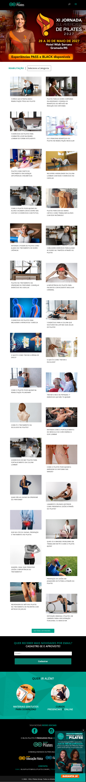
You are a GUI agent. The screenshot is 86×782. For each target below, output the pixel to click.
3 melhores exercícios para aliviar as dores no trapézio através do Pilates (61, 250)
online (68, 709)
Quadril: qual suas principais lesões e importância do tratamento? (23, 569)
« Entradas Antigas (40, 631)
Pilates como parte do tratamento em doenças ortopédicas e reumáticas (21, 173)
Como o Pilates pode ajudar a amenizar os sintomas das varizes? (59, 469)
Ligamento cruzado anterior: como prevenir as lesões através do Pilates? (60, 506)
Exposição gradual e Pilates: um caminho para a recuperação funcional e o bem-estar (60, 618)
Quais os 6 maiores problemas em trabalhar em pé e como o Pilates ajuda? (60, 543)
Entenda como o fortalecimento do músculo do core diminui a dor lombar (60, 432)
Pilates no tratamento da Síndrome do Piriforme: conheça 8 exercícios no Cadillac (25, 285)
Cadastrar (43, 661)
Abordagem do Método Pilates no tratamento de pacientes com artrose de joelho (25, 606)
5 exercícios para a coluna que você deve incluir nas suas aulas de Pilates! (60, 325)
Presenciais (55, 709)
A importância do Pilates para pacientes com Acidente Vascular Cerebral (60, 287)
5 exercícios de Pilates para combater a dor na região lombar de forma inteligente (23, 136)
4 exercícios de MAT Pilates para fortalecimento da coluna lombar (24, 462)
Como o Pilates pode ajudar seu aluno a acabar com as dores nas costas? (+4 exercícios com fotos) (25, 210)
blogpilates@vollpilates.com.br (35, 769)
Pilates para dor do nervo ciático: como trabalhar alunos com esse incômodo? (60, 213)
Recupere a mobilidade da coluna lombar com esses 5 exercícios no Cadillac (60, 175)
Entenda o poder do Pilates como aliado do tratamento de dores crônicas (25, 248)
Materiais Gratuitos (25, 706)
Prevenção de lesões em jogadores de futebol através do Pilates (60, 581)
